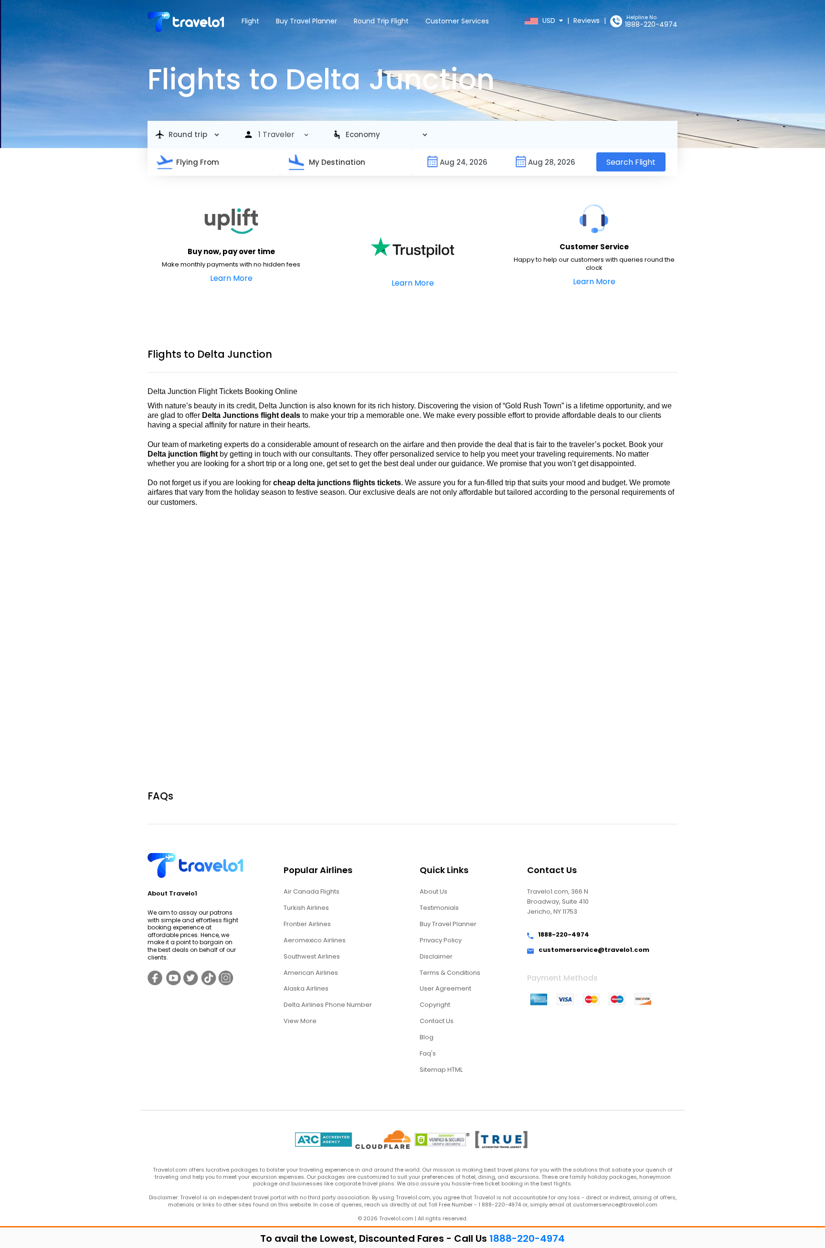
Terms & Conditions (450, 972)
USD (549, 20)
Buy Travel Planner (306, 21)
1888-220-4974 (651, 24)
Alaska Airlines (306, 988)
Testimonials (439, 907)
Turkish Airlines (306, 907)
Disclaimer (436, 956)
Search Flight (631, 162)
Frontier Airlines (307, 923)
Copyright (435, 1004)
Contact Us (437, 1020)
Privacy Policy (441, 940)
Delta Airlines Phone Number (328, 1004)
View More (300, 1020)
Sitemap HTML (441, 1069)
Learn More (231, 278)
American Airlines (311, 972)
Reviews (586, 20)
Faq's (428, 1053)
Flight (250, 21)
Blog (427, 1037)
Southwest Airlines (312, 956)
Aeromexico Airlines (315, 940)
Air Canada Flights (311, 891)
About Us (433, 891)
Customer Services (457, 21)
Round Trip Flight (381, 21)
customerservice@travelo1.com (594, 950)
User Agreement (445, 988)
